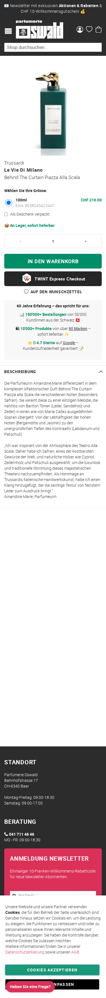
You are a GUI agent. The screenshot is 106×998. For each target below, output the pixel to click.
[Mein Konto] (80, 30)
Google (69, 342)
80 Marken (78, 328)
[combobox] (53, 47)
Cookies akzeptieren (52, 970)
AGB (75, 952)
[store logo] (40, 29)
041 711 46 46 (21, 834)
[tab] (53, 371)
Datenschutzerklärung (24, 952)
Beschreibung (20, 371)
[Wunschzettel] (89, 30)
